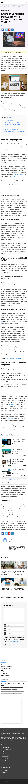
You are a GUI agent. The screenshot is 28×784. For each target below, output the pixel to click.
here (2, 321)
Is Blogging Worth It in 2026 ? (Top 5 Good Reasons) (19, 590)
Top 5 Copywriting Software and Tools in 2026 (12, 687)
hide (10, 117)
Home (2, 5)
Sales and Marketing (6, 668)
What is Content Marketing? (14, 358)
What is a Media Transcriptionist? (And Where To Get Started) (6, 590)
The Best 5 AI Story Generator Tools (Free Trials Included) (19, 573)
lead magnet (17, 176)
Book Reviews (4, 665)
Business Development (10, 5)
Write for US (4, 772)
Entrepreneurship (5, 675)
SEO (2, 670)
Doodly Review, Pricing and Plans (9, 689)
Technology (4, 673)
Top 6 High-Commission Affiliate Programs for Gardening (7, 573)
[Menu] (1, 2)
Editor (4, 25)
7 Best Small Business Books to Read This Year (12, 691)
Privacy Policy (15, 641)
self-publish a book (19, 174)
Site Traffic (3, 671)
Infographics (9, 418)
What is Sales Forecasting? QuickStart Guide (11, 693)
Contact (3, 774)
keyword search (13, 404)
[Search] (25, 2)
